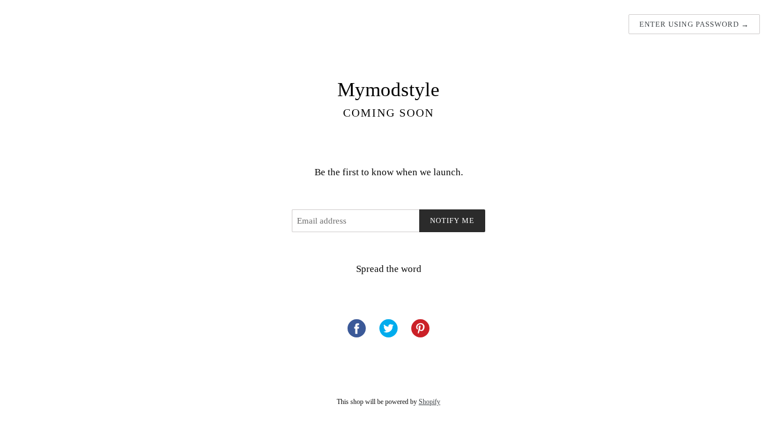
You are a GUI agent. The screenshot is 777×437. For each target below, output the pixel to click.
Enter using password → (694, 24)
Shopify (429, 402)
